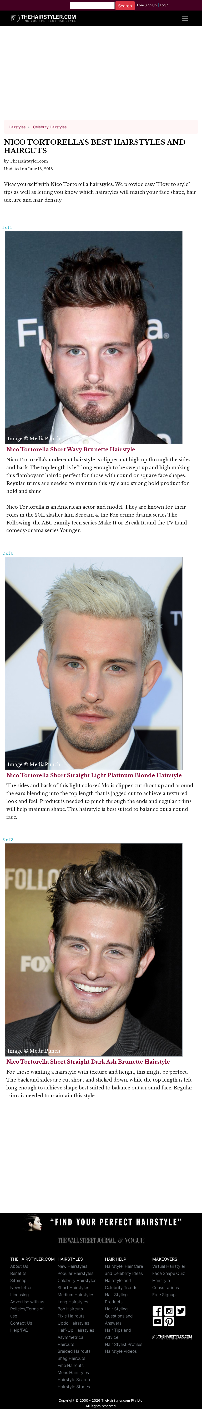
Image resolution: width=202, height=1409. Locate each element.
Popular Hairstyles (75, 1273)
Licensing (19, 1294)
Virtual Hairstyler (168, 1266)
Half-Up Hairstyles (76, 1330)
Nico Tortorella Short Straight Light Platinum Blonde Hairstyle (94, 775)
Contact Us (21, 1323)
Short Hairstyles (73, 1287)
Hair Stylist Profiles (123, 1344)
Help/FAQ (19, 1330)
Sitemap (18, 1280)
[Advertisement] (101, 76)
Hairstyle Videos (121, 1351)
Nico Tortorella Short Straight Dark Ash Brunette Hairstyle (88, 1062)
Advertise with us (27, 1301)
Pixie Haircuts (71, 1316)
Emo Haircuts (71, 1365)
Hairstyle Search (74, 1379)
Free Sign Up (147, 5)
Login (164, 5)
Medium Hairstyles (76, 1294)
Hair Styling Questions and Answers (119, 1316)
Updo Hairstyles (73, 1323)
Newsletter (21, 1287)
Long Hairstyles (73, 1301)
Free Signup (164, 1294)
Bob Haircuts (70, 1308)
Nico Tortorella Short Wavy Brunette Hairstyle (70, 449)
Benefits (18, 1273)
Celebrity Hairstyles (77, 1280)
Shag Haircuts (71, 1358)
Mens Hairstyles (73, 1372)
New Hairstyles (72, 1266)
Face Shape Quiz (168, 1273)
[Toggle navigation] (185, 18)
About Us (19, 1266)
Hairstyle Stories (74, 1386)
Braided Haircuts (74, 1351)
